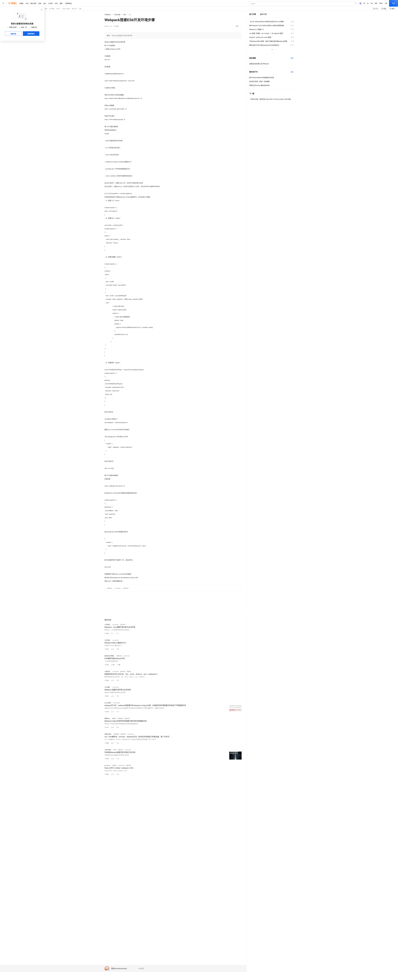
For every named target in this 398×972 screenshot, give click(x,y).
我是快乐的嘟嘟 (109, 656)
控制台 (381, 3)
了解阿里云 (68, 3)
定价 (44, 3)
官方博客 (51, 9)
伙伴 (56, 3)
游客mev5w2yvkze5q (119, 968)
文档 (371, 3)
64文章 (141, 968)
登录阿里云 (31, 34)
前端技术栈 (107, 734)
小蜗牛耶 (107, 671)
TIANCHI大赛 (66, 9)
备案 (376, 3)
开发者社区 (107, 14)
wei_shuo (107, 765)
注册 (386, 3)
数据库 (129, 671)
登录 (393, 3)
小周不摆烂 (107, 750)
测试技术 (123, 624)
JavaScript (118, 588)
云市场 (50, 3)
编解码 (114, 718)
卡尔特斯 (107, 624)
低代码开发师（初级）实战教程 (259, 81)
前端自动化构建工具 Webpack (259, 64)
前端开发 (125, 588)
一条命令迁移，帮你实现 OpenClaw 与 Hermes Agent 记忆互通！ (270, 99)
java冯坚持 (107, 703)
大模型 (21, 3)
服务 (61, 3)
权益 (39, 3)
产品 (26, 3)
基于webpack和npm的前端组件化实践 (261, 77)
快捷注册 (13, 34)
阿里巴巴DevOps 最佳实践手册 (259, 85)
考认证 (58, 9)
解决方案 (33, 3)
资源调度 (120, 718)
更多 (292, 58)
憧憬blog (107, 718)
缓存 (115, 750)
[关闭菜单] (3, 3)
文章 (124, 14)
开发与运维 (117, 14)
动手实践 (44, 9)
